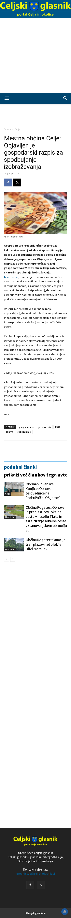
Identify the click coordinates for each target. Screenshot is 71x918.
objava (9, 431)
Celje (17, 129)
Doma (7, 129)
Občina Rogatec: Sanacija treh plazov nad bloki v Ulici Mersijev (45, 544)
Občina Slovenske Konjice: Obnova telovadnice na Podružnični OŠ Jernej (43, 491)
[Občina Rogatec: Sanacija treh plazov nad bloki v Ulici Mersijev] (14, 544)
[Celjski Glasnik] (35, 9)
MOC (57, 426)
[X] (17, 182)
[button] (6, 98)
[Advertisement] (35, 55)
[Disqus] (35, 621)
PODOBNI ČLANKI (20, 467)
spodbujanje (24, 431)
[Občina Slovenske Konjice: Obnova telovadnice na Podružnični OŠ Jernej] (14, 489)
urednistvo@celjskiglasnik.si (35, 873)
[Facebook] (8, 182)
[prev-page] (6, 559)
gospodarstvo (26, 426)
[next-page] (12, 559)
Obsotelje (9, 517)
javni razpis (44, 426)
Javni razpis (11, 277)
